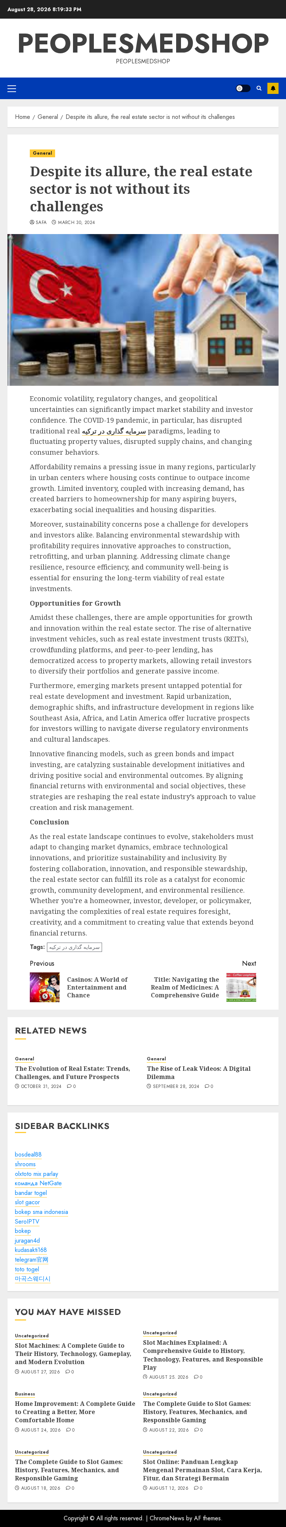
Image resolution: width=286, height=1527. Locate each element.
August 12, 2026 (168, 1489)
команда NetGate (38, 1183)
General (42, 153)
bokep (23, 1231)
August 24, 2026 (41, 1430)
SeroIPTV (27, 1221)
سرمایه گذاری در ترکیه (74, 947)
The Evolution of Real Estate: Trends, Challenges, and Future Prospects (72, 1072)
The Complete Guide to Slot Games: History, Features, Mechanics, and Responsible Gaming (197, 1412)
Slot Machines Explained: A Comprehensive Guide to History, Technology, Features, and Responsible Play (203, 1355)
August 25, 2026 (168, 1378)
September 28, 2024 (176, 1087)
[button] (11, 88)
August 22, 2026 (169, 1430)
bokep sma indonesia (41, 1212)
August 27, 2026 (40, 1372)
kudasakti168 (31, 1250)
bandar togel (31, 1193)
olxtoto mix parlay (36, 1174)
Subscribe (273, 88)
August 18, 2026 (40, 1489)
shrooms (25, 1164)
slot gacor (27, 1202)
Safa (41, 223)
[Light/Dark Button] (243, 88)
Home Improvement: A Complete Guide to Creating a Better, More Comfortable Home (75, 1412)
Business (25, 1394)
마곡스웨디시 (33, 1278)
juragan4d (27, 1240)
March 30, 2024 (76, 223)
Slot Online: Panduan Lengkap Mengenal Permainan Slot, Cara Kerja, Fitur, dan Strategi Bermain (202, 1470)
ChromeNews (167, 1518)
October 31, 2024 (41, 1087)
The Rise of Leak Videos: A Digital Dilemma (199, 1072)
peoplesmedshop (143, 43)
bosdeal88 (28, 1154)
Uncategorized (32, 1336)
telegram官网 (31, 1259)
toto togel (27, 1269)
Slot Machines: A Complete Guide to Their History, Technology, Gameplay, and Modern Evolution (73, 1353)
